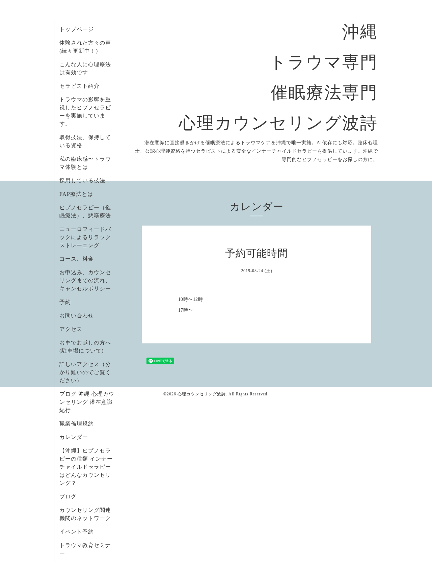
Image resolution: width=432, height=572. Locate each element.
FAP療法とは (76, 194)
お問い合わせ (76, 315)
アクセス (70, 329)
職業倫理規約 (76, 423)
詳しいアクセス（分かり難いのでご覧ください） (85, 372)
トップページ (76, 29)
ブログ (68, 496)
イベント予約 (76, 532)
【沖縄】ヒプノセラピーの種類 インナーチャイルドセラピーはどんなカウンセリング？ (86, 467)
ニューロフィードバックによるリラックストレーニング (85, 237)
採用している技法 (82, 180)
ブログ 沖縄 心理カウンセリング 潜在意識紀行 (86, 402)
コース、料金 (76, 259)
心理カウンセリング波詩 (202, 394)
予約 (65, 302)
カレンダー (73, 437)
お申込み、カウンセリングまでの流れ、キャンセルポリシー (85, 280)
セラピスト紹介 (79, 86)
